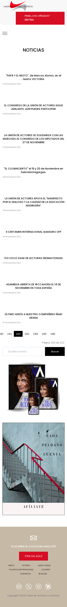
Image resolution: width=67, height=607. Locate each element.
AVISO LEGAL (44, 565)
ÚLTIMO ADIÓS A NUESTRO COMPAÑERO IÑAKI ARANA (33, 316)
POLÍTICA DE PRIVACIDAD (21, 569)
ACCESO (26, 565)
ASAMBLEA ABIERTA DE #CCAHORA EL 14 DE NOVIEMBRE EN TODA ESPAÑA (33, 286)
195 (44, 333)
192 (18, 333)
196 (52, 333)
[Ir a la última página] (63, 332)
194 (35, 333)
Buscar (55, 351)
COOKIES (45, 569)
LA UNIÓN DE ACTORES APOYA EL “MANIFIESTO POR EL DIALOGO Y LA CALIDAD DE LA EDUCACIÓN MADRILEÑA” (33, 202)
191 (9, 333)
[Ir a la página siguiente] (59, 332)
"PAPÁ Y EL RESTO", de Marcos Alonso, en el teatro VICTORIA (33, 77)
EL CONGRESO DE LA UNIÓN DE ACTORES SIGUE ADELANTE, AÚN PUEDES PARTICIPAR (33, 107)
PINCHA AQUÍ (33, 556)
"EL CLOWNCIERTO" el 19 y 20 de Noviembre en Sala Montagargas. (33, 170)
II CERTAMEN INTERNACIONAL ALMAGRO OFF (33, 232)
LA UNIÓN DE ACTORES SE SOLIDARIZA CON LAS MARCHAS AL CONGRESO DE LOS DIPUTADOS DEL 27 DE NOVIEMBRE (33, 138)
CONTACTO (25, 573)
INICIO (11, 565)
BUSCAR (43, 573)
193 (26, 333)
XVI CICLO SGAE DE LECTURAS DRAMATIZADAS (33, 258)
